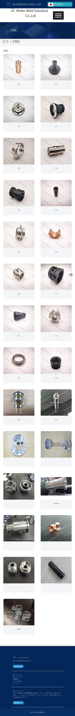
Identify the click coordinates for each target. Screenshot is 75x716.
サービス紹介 (17, 681)
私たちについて (18, 676)
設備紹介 (16, 679)
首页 (5, 41)
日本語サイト (61, 4)
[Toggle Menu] (58, 15)
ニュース (16, 683)
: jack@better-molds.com (23, 660)
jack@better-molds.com (26, 4)
